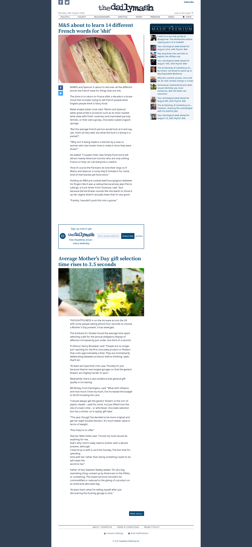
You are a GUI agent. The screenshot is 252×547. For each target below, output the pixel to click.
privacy (139, 236)
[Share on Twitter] (60, 93)
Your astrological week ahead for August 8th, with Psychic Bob (173, 99)
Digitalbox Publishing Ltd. (129, 541)
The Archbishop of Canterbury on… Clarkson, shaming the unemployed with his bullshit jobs (175, 108)
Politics (65, 16)
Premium (155, 16)
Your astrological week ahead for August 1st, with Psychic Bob (173, 117)
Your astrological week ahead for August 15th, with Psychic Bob (173, 62)
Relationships (102, 16)
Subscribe (127, 236)
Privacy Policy (152, 527)
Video (171, 16)
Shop (188, 16)
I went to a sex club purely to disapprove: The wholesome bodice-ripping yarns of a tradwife (175, 39)
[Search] (192, 13)
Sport (139, 16)
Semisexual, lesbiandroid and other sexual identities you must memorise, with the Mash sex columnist (175, 89)
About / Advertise (102, 527)
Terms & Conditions (128, 527)
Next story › (136, 513)
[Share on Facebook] (60, 87)
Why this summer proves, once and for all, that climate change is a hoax (175, 79)
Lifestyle (122, 16)
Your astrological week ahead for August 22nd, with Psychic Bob (173, 48)
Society (82, 16)
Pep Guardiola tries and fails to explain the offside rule (173, 55)
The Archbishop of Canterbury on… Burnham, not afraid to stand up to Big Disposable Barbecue (175, 70)
